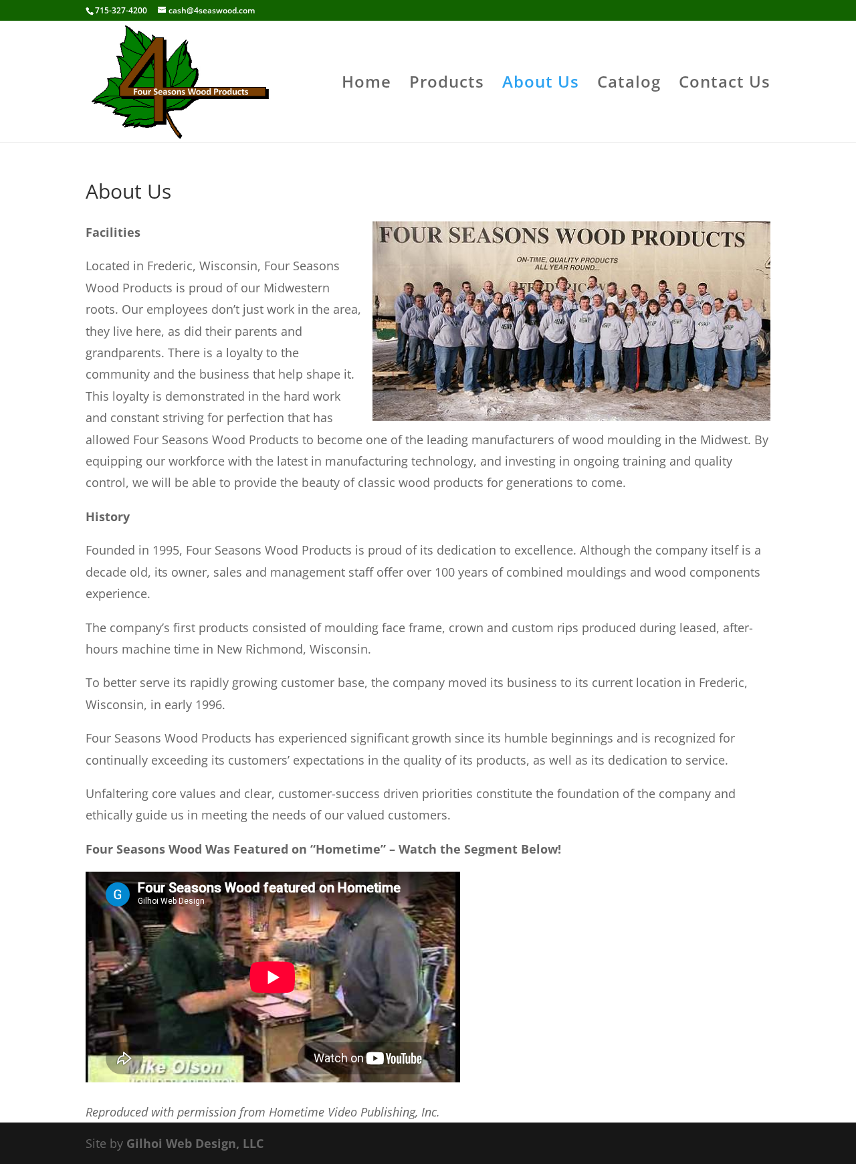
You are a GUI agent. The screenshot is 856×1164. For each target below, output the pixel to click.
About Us (540, 84)
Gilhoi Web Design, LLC (194, 1143)
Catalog (629, 84)
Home (366, 84)
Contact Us (724, 84)
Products (446, 84)
